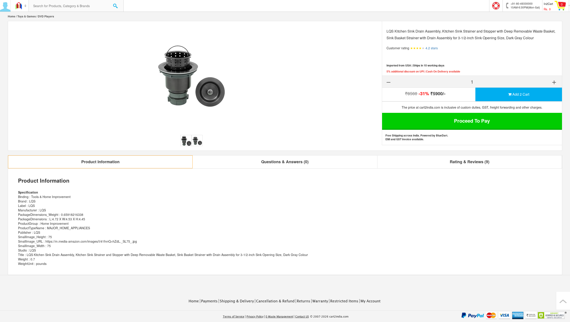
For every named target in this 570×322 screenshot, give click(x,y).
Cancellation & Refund (275, 301)
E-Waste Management (279, 316)
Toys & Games (26, 16)
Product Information (100, 162)
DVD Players (46, 16)
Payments (209, 301)
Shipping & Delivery (237, 301)
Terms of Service (233, 316)
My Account (370, 301)
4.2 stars (431, 48)
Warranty (320, 301)
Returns (303, 301)
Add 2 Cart (520, 94)
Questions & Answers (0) (285, 162)
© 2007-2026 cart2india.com (329, 316)
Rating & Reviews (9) (469, 162)
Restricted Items (344, 301)
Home (11, 16)
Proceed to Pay (472, 120)
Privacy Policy (254, 316)
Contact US (302, 316)
